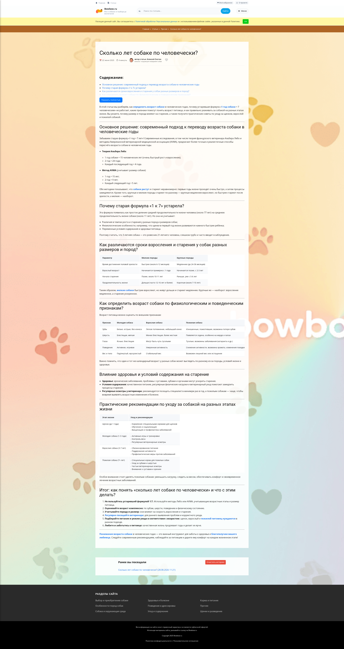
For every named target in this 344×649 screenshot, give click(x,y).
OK (245, 21)
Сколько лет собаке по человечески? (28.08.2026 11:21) (146, 569)
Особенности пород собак (109, 605)
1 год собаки (228, 106)
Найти (225, 11)
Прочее (204, 605)
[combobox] (184, 11)
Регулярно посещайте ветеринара (124, 515)
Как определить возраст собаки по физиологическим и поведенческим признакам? (146, 94)
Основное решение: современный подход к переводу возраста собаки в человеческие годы (150, 84)
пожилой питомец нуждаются (218, 518)
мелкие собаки (125, 290)
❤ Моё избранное (224, 3)
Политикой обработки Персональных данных (156, 21)
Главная (102, 3)
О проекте (243, 3)
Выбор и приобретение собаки (111, 600)
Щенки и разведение (211, 611)
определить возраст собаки (149, 106)
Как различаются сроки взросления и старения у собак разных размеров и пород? (145, 91)
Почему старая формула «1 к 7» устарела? (124, 87)
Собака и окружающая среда (110, 611)
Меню (244, 11)
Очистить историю (215, 562)
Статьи (113, 3)
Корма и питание (209, 600)
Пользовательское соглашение (185, 641)
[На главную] (99, 11)
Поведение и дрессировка (161, 605)
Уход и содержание (158, 611)
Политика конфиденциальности (159, 641)
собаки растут (141, 189)
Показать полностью (111, 100)
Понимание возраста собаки (115, 534)
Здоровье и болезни (158, 600)
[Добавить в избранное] (166, 60)
